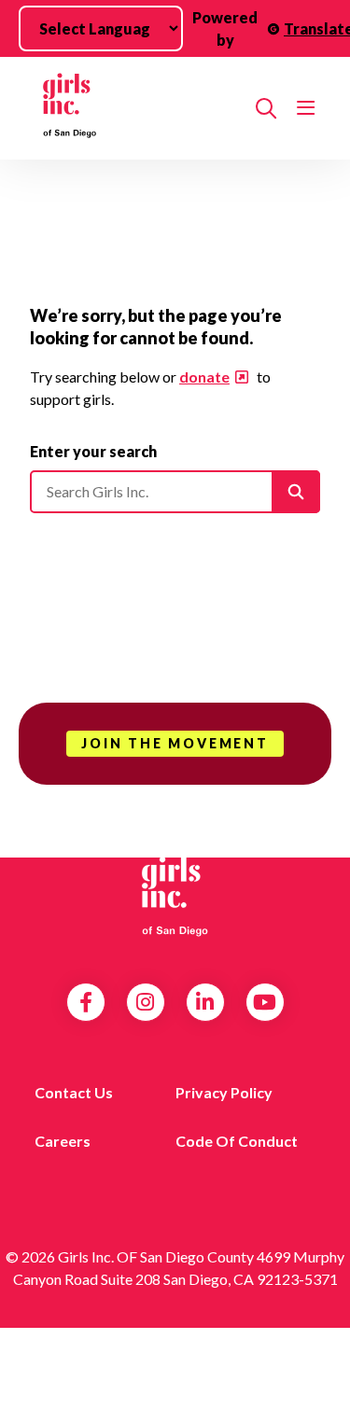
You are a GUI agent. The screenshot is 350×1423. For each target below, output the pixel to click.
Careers (63, 1141)
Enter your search (93, 451)
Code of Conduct (236, 1141)
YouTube (264, 1002)
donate (204, 376)
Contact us (74, 1092)
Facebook (86, 1002)
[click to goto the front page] (175, 895)
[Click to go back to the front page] (135, 108)
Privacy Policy (224, 1092)
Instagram (145, 1002)
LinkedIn (204, 1002)
